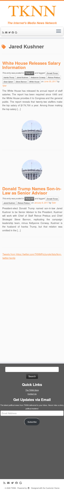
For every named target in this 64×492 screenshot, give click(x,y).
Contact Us (32, 393)
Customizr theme (52, 488)
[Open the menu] (58, 31)
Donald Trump (52, 73)
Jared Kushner (22, 77)
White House (34, 81)
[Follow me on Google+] (16, 32)
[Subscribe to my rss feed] (3, 32)
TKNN (13, 488)
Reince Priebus (54, 77)
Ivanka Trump (9, 77)
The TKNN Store (32, 390)
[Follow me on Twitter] (10, 32)
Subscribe (32, 421)
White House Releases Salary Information (31, 65)
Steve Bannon (21, 81)
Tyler (4, 85)
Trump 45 (29, 73)
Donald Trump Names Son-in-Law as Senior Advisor (31, 191)
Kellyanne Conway (38, 77)
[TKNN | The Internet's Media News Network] (32, 11)
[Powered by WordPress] (28, 487)
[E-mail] (6, 32)
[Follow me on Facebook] (13, 32)
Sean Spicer (8, 81)
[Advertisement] (27, 309)
